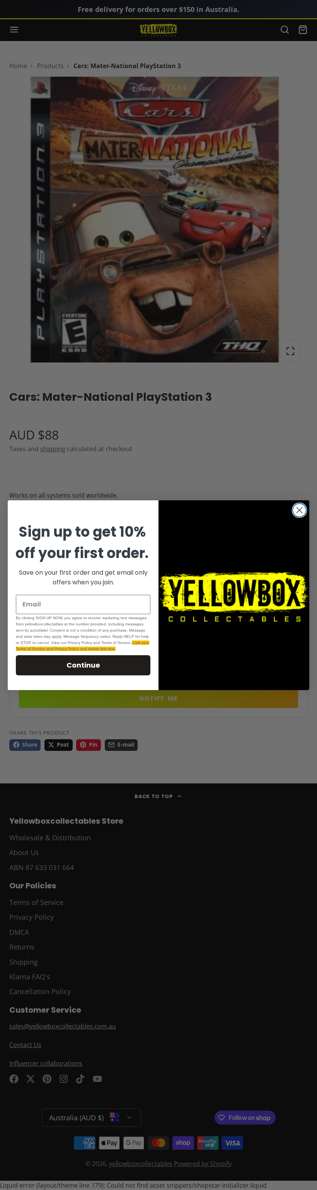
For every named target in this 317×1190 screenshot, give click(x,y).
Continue (83, 665)
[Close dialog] (299, 510)
